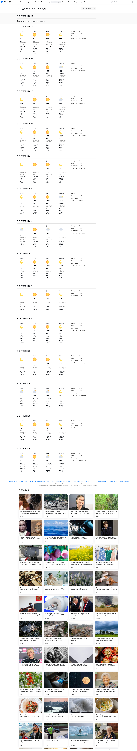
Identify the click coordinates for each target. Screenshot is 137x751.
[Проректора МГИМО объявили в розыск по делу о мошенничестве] (106, 532)
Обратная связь (114, 750)
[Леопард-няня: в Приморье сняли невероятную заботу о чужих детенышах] (106, 506)
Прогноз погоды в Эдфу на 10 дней (84, 481)
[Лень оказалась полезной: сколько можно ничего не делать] (106, 582)
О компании (7, 750)
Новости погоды (101, 481)
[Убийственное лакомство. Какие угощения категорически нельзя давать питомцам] (30, 506)
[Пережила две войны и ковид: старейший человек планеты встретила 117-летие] (106, 684)
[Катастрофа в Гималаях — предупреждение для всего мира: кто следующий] (56, 506)
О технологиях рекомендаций (103, 750)
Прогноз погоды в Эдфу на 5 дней (39, 481)
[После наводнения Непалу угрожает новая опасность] (56, 633)
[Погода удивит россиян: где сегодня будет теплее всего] (106, 633)
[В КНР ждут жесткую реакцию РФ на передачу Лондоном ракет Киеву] (30, 557)
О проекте (76, 750)
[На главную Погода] (7, 2)
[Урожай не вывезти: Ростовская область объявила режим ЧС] (56, 709)
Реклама (13, 750)
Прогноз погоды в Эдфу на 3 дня (17, 481)
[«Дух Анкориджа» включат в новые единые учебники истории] (81, 608)
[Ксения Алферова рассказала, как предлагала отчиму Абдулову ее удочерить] (56, 659)
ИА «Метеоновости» (131, 750)
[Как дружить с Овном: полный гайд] (30, 735)
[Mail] (2, 2)
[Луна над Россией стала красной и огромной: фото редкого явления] (81, 684)
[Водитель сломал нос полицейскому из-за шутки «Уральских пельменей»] (56, 735)
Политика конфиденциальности (87, 750)
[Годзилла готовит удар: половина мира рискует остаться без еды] (56, 532)
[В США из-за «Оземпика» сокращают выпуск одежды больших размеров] (106, 557)
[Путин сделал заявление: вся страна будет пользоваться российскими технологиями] (56, 684)
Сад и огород (113, 481)
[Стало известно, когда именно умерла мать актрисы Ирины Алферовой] (106, 735)
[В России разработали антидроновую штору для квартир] (81, 659)
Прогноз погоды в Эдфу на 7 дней (61, 481)
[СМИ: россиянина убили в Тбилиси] (81, 633)
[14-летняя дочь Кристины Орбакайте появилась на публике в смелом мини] (30, 659)
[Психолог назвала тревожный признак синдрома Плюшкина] (30, 582)
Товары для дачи (124, 481)
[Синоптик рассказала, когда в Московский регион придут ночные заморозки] (30, 633)
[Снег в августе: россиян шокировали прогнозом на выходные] (81, 582)
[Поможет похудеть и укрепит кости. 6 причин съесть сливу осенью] (56, 557)
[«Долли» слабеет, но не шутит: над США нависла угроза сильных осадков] (81, 709)
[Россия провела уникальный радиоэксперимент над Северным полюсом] (81, 735)
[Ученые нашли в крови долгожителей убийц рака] (81, 532)
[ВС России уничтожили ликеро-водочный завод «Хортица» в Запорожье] (106, 608)
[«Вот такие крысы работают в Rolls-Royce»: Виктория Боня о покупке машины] (81, 506)
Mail (2, 750)
